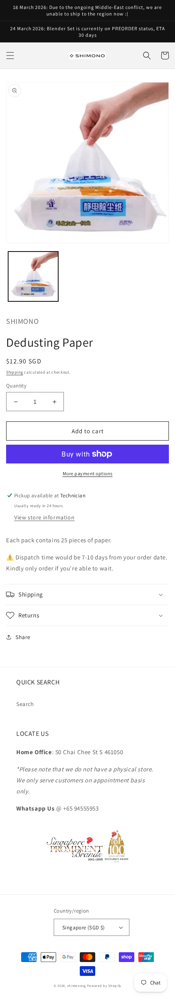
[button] (10, 56)
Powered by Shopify (104, 985)
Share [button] (23, 637)
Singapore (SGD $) (83, 927)
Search (25, 704)
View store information (44, 517)
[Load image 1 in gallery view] (33, 277)
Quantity (16, 385)
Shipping (14, 372)
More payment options (88, 473)
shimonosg (76, 985)
